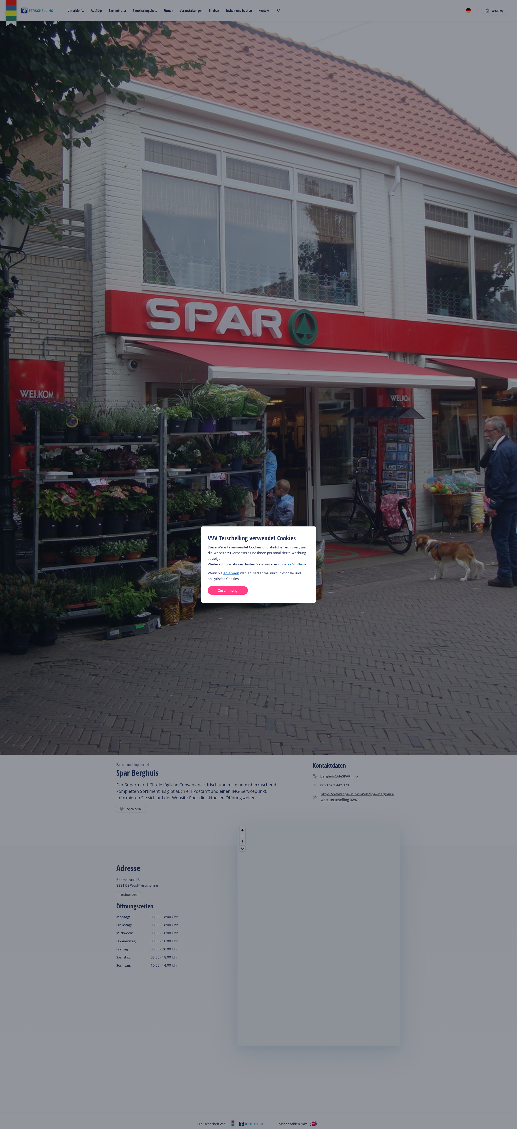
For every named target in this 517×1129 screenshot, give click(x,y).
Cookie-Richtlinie (292, 564)
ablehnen (231, 573)
